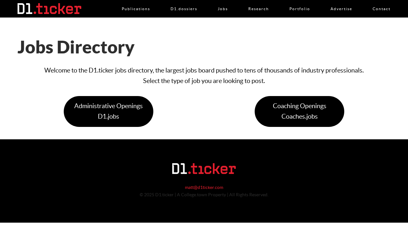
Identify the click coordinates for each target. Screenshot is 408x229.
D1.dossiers (184, 2)
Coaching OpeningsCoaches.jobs (299, 111)
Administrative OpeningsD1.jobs (108, 111)
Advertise (341, 2)
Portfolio (299, 2)
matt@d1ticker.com (204, 187)
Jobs (223, 2)
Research (258, 2)
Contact (381, 2)
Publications (136, 2)
